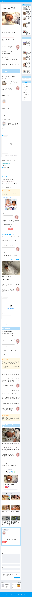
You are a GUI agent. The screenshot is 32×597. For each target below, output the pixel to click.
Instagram (3, 543)
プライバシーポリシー (24, 594)
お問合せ (12, 594)
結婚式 (24, 97)
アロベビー (24, 78)
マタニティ (25, 84)
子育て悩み (25, 92)
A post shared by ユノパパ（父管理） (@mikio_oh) (10, 155)
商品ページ (10, 228)
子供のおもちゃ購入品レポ (26, 87)
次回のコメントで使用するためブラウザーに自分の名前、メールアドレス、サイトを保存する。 (11, 575)
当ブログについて (8, 594)
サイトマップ (15, 594)
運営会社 (19, 594)
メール (3, 567)
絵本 (24, 99)
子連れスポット (25, 94)
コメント (3, 553)
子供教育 (24, 89)
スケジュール (27, 78)
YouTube (6, 543)
